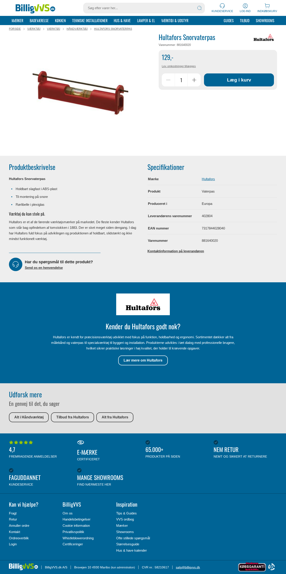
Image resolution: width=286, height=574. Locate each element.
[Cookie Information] (271, 567)
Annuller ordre (19, 525)
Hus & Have (122, 20)
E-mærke (88, 454)
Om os (68, 513)
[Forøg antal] (194, 79)
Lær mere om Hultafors (143, 360)
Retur (13, 519)
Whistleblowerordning (78, 538)
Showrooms (265, 20)
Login (13, 544)
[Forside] (35, 8)
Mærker (17, 20)
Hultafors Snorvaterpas (113, 28)
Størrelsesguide (127, 544)
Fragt (13, 513)
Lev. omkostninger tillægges (179, 66)
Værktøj (33, 28)
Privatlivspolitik (73, 532)
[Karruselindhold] (80, 92)
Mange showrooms (100, 479)
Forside (15, 28)
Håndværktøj (77, 28)
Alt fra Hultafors (115, 417)
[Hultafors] (264, 37)
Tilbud (244, 20)
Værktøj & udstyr (174, 20)
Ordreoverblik (19, 538)
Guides (229, 20)
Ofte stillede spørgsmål (133, 538)
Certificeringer (73, 544)
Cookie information (76, 525)
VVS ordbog (125, 519)
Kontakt (14, 532)
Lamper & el (146, 20)
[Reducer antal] (168, 79)
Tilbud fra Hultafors (72, 417)
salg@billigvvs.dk (188, 567)
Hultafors (208, 179)
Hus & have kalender (131, 550)
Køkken (60, 20)
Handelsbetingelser (76, 519)
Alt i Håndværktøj (29, 417)
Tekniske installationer (89, 20)
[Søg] (199, 8)
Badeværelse (39, 20)
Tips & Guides (126, 513)
